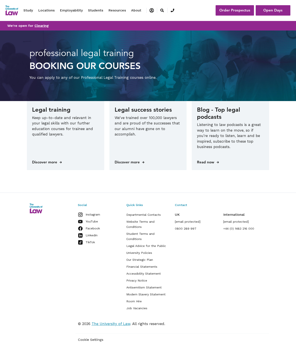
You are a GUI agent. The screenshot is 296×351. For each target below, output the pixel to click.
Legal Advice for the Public (146, 246)
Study (28, 10)
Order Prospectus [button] (234, 10)
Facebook (93, 228)
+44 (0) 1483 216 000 (238, 228)
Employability (71, 10)
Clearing (41, 26)
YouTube (92, 221)
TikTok (90, 242)
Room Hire (134, 301)
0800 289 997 (185, 228)
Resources (117, 10)
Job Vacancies (136, 308)
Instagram (93, 214)
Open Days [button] (273, 10)
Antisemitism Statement (144, 287)
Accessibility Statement (143, 273)
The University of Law (111, 324)
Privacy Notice (136, 280)
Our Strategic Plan (139, 259)
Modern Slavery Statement (146, 294)
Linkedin (92, 235)
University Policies (139, 252)
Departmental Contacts (143, 214)
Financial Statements (141, 266)
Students (95, 10)
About (136, 10)
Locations (46, 10)
